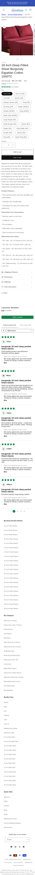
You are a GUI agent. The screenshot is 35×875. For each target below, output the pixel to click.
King (5, 706)
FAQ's (6, 801)
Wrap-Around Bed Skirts (12, 655)
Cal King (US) (8, 106)
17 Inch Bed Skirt (9, 767)
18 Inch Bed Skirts (10, 772)
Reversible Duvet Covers (12, 681)
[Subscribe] (28, 839)
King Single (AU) (22, 128)
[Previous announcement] (3, 3)
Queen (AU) (21, 132)
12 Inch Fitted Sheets (11, 547)
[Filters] (3, 330)
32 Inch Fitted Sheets (11, 600)
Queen (6, 702)
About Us (7, 797)
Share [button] (5, 293)
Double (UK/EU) (9, 111)
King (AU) (7, 137)
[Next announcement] (31, 3)
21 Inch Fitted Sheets (11, 578)
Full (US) (7, 98)
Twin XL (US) (20, 93)
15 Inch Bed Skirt (9, 759)
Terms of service (18, 862)
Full (5, 711)
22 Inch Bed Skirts (10, 780)
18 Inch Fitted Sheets (15, 14)
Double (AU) (8, 132)
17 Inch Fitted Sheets (11, 569)
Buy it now (17, 157)
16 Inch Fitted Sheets (11, 565)
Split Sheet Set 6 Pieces (12, 642)
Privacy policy (8, 862)
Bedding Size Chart (10, 818)
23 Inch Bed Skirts (10, 785)
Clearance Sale (9, 732)
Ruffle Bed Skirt (9, 651)
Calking (6, 715)
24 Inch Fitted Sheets (11, 587)
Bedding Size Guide (10, 728)
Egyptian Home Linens (15, 859)
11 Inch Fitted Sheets (11, 543)
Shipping (3, 83)
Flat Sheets (8, 633)
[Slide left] (13, 59)
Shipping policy (29, 862)
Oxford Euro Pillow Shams (12, 673)
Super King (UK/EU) (11, 115)
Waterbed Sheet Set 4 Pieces (13, 677)
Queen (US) (19, 98)
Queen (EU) (26, 124)
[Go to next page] (24, 511)
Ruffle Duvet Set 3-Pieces (12, 646)
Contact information (18, 865)
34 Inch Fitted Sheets (11, 604)
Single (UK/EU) (23, 106)
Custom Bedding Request (12, 823)
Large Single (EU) (10, 119)
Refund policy (27, 859)
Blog (5, 810)
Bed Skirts (7, 638)
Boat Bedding (8, 690)
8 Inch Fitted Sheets (10, 530)
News (5, 814)
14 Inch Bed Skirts (10, 754)
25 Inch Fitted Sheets (11, 591)
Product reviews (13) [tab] (9, 325)
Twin (5, 719)
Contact (6, 805)
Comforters (7, 664)
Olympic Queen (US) (11, 102)
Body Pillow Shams (10, 668)
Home (3, 14)
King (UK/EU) (24, 111)
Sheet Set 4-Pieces (10, 620)
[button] (4, 10)
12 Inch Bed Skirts (10, 750)
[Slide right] (22, 59)
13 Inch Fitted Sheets (11, 552)
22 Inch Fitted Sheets (11, 582)
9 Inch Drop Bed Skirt (11, 741)
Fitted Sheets (8, 629)
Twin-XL (6, 724)
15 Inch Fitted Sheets (11, 560)
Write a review (17, 317)
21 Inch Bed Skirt (9, 776)
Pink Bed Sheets (9, 686)
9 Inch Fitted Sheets (10, 534)
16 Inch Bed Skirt (9, 763)
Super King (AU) (21, 137)
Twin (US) (7, 93)
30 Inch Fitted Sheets (11, 595)
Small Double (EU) (10, 124)
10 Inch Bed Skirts (10, 745)
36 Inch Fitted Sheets (11, 608)
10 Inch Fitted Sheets (11, 539)
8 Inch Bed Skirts (9, 737)
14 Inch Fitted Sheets (11, 556)
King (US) (26, 102)
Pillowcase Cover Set (11, 659)
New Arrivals (8, 827)
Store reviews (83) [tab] (25, 325)
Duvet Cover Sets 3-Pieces (13, 625)
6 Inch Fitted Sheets (10, 526)
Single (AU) (8, 128)
